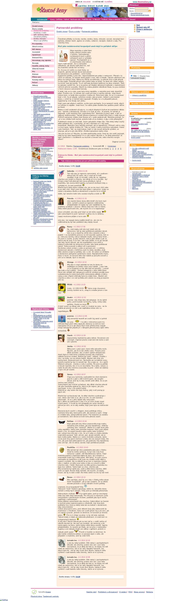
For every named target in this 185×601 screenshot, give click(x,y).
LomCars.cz (136, 179)
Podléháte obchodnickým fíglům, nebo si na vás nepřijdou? (42, 318)
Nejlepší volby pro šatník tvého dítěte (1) (42, 182)
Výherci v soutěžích (139, 95)
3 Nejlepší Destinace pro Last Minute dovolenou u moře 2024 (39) (42, 205)
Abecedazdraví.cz (138, 181)
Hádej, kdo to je (138, 151)
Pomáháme (136, 185)
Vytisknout (112, 146)
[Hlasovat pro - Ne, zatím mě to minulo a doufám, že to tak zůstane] (138, 128)
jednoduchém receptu (46, 155)
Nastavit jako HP (143, 27)
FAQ (138, 25)
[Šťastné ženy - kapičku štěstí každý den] (52, 10)
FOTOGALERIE (42, 19)
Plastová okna (36, 596)
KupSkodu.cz (137, 184)
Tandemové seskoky (51, 596)
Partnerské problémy (81, 146)
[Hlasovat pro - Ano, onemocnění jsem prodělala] (138, 122)
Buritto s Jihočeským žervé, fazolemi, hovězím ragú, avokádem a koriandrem (42, 141)
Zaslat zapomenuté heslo (140, 15)
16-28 (78, 166)
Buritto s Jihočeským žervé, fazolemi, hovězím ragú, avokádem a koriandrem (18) (43, 221)
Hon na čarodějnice (139, 153)
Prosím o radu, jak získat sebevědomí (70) (42, 121)
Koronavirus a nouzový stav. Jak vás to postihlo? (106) (43, 118)
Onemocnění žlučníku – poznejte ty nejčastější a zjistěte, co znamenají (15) (42, 186)
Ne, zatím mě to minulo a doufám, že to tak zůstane (140, 131)
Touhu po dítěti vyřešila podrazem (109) (41, 104)
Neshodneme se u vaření (42, 315)
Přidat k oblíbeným (144, 29)
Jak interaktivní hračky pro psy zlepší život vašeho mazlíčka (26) (42, 196)
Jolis (134, 187)
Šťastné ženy (145, 76)
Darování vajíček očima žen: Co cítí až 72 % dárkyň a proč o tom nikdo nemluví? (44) (43, 191)
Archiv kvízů (136, 160)
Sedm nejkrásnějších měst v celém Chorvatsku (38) (43, 213)
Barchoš (135, 188)
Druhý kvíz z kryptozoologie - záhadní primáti (142, 155)
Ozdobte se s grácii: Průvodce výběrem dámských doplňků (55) (41, 210)
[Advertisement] (43, 266)
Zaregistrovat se (136, 13)
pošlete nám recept (41, 168)
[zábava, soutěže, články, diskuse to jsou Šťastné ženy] (142, 2)
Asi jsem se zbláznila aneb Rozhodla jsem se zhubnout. (43, 323)
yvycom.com (136, 173)
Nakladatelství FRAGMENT (142, 182)
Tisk (138, 31)
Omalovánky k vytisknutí (141, 175)
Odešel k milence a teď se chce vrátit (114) (42, 107)
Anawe (48, 592)
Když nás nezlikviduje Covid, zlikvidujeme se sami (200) (43, 111)
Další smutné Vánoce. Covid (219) (41, 101)
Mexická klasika (47, 148)
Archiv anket (135, 137)
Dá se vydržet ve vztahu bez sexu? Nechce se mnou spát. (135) (43, 125)
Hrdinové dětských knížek (141, 157)
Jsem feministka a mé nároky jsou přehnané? (41, 326)
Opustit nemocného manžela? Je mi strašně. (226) (42, 97)
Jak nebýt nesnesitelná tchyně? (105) (41, 115)
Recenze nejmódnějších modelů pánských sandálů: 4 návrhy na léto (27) (43, 201)
